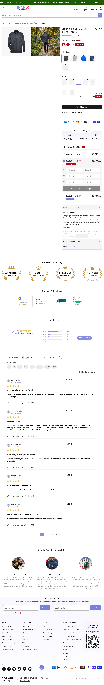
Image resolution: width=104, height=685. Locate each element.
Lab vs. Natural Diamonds (72, 629)
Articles (65, 650)
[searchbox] (14, 357)
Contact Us (46, 626)
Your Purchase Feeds (29, 650)
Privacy (70, 613)
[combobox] (49, 15)
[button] (65, 58)
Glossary (66, 653)
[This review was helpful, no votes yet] (28, 403)
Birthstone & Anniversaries (72, 640)
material (39, 367)
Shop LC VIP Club (8, 640)
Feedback (25, 646)
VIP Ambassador (7, 650)
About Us (25, 626)
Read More (80, 236)
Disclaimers (47, 640)
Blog (23, 633)
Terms (64, 613)
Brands (65, 643)
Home (65, 656)
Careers (25, 640)
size (9, 367)
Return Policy (47, 636)
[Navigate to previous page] (37, 534)
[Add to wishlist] (100, 28)
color (32, 367)
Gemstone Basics (69, 636)
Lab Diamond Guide (70, 633)
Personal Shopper (8, 629)
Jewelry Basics (68, 646)
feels (26, 367)
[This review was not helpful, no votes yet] (32, 403)
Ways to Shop (6, 636)
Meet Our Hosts (27, 629)
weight (47, 367)
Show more (62, 367)
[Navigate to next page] (67, 534)
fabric (20, 367)
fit (14, 367)
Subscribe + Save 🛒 (9, 643)
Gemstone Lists (68, 626)
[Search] (100, 15)
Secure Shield (6, 646)
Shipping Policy (48, 629)
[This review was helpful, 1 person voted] (28, 467)
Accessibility (47, 643)
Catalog (65, 660)
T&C (23, 643)
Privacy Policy (47, 633)
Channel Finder (7, 633)
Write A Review (84, 338)
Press (24, 636)
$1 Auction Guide (8, 626)
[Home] (26, 8)
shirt (54, 367)
